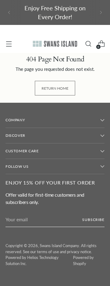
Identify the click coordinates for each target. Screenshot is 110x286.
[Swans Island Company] (55, 43)
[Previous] (9, 12)
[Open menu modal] (8, 44)
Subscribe (93, 219)
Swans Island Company (59, 245)
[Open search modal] (88, 44)
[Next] (101, 12)
